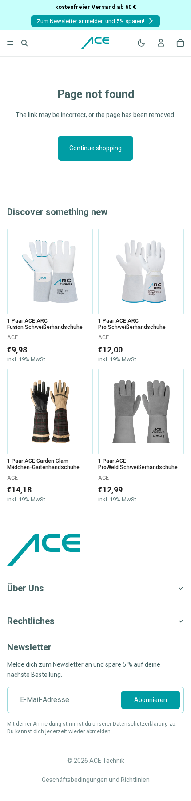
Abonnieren (150, 699)
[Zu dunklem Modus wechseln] (141, 43)
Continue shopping (95, 148)
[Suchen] (24, 43)
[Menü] (10, 43)
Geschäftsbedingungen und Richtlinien (96, 779)
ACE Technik (106, 760)
